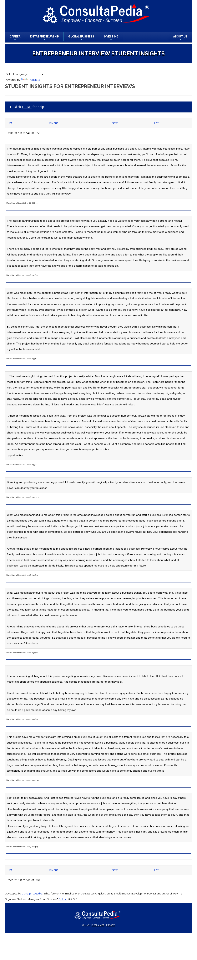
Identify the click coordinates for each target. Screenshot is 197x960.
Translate (34, 79)
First (9, 123)
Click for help (28, 107)
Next (115, 123)
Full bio (62, 899)
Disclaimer (97, 925)
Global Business (81, 38)
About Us (180, 38)
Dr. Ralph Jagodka (32, 893)
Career (15, 38)
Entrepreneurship (44, 38)
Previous (53, 123)
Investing (111, 38)
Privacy (110, 925)
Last (156, 123)
